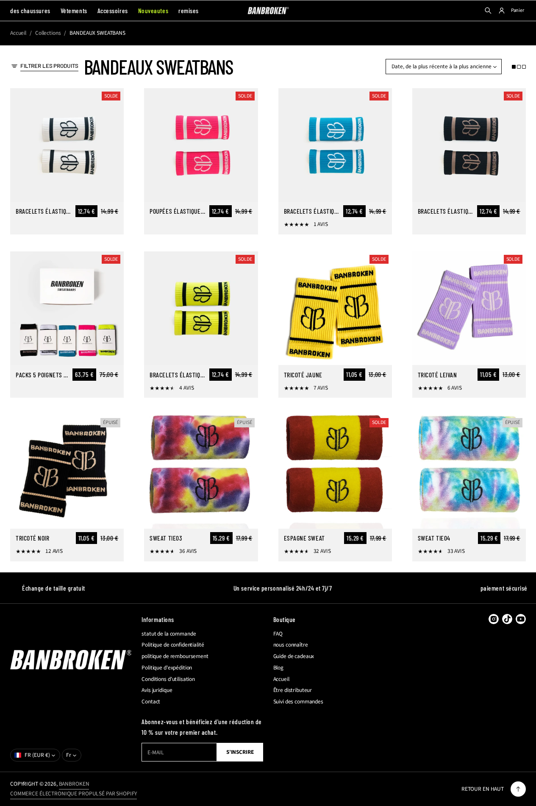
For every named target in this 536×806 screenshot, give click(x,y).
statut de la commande (169, 634)
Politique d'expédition (167, 668)
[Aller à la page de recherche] (488, 10)
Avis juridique (157, 690)
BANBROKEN (74, 784)
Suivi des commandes (298, 702)
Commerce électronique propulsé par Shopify (73, 793)
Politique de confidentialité (173, 645)
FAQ (278, 634)
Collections (48, 33)
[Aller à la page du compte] (501, 10)
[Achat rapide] (112, 190)
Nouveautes (153, 10)
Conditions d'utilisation (168, 679)
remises (188, 10)
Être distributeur (292, 690)
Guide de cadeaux (293, 656)
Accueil (18, 33)
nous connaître (290, 645)
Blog (278, 668)
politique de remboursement (175, 656)
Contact (151, 702)
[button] (519, 66)
